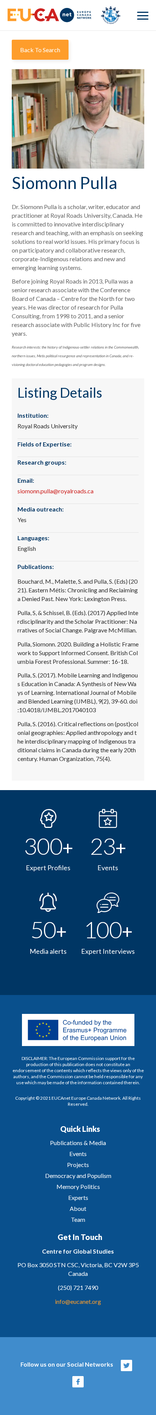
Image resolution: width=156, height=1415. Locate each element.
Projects (78, 1164)
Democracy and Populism (78, 1175)
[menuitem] (142, 15)
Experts (78, 1197)
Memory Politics (78, 1186)
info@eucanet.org (78, 1301)
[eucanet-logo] (64, 15)
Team (78, 1219)
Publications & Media (78, 1142)
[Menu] (142, 15)
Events (78, 1153)
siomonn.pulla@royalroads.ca (55, 490)
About (78, 1208)
